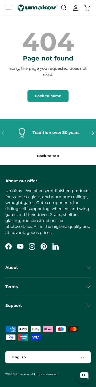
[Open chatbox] (84, 375)
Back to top (48, 156)
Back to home (48, 96)
